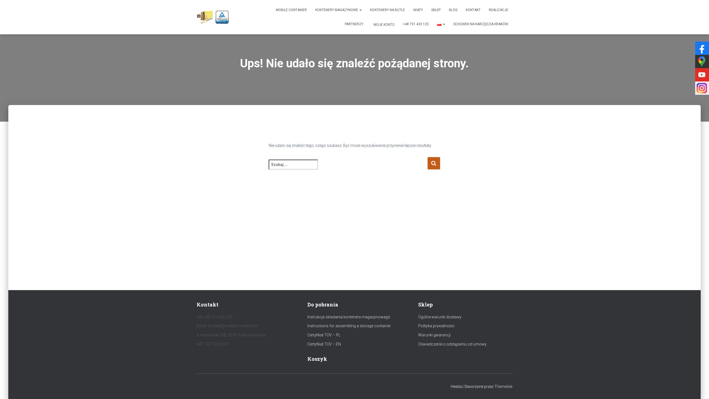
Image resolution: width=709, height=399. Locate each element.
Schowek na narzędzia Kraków (480, 24)
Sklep (436, 10)
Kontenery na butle (387, 10)
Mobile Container (291, 10)
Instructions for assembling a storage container (349, 326)
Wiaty (418, 10)
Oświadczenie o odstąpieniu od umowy (452, 344)
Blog (453, 10)
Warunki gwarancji (434, 335)
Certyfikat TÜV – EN (324, 344)
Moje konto (384, 25)
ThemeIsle (503, 386)
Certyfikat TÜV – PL (323, 335)
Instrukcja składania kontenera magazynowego (348, 317)
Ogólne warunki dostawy (439, 317)
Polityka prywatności (436, 326)
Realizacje (498, 10)
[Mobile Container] (212, 17)
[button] (360, 10)
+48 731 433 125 (416, 24)
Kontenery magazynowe (337, 10)
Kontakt (473, 10)
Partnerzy (354, 24)
